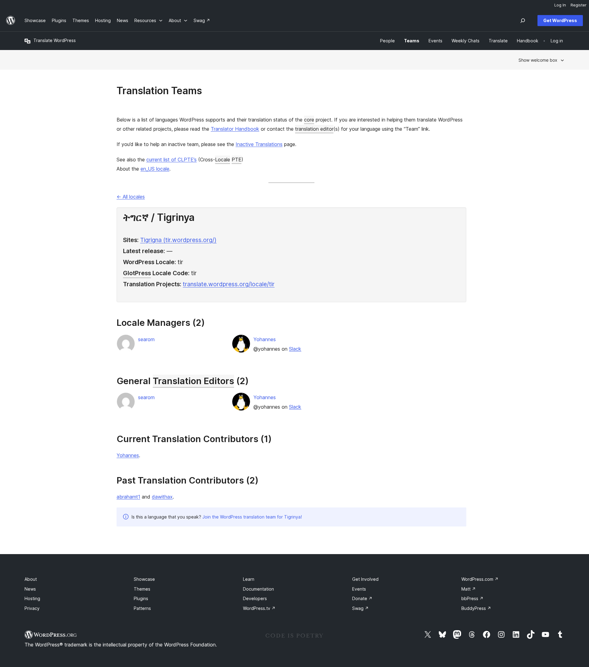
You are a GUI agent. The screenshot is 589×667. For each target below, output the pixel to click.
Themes (142, 589)
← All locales (131, 197)
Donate (362, 598)
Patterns (142, 608)
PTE (236, 159)
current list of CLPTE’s (171, 159)
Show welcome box (537, 60)
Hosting (32, 598)
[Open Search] (522, 20)
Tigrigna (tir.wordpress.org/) (178, 240)
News (30, 589)
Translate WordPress (54, 40)
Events (359, 589)
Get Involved (365, 579)
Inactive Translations (259, 144)
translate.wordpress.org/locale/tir (229, 284)
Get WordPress (560, 20)
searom (146, 339)
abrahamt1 (128, 497)
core (309, 120)
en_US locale (155, 169)
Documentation (258, 589)
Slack (295, 349)
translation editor (314, 129)
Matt (468, 589)
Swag (360, 608)
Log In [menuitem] (560, 4)
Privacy (32, 608)
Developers (255, 598)
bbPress (472, 598)
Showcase (144, 579)
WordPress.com (480, 579)
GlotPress (137, 273)
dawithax (162, 497)
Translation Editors (193, 381)
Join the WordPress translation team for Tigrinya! (252, 516)
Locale (222, 159)
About (31, 579)
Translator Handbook (235, 129)
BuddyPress (476, 608)
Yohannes (264, 339)
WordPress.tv (259, 608)
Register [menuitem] (579, 4)
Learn (248, 579)
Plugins (141, 598)
